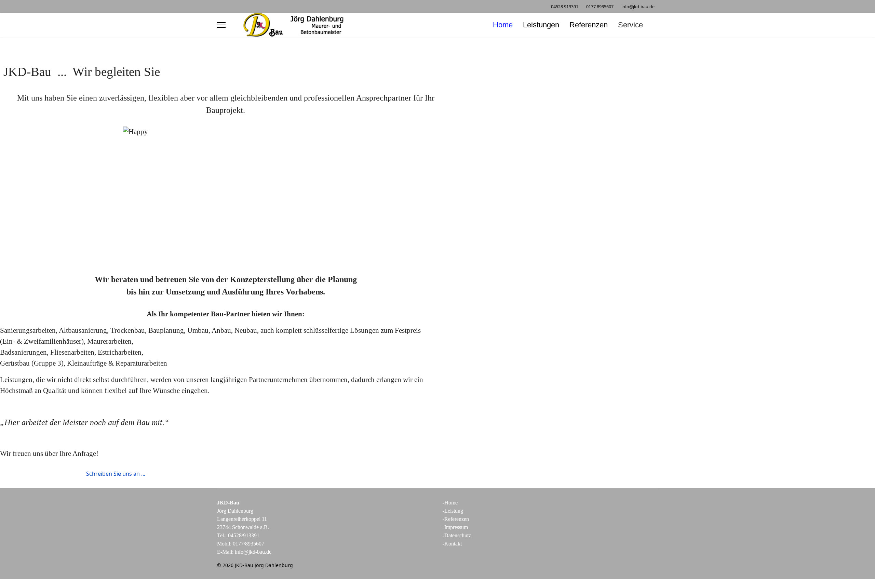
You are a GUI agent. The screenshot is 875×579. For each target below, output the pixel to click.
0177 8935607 (600, 7)
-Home (450, 502)
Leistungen (541, 25)
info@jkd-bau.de (638, 7)
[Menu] (221, 25)
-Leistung (453, 511)
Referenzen (588, 25)
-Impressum (455, 527)
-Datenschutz (457, 535)
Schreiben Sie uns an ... (115, 473)
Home (503, 25)
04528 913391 (564, 7)
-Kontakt (452, 544)
